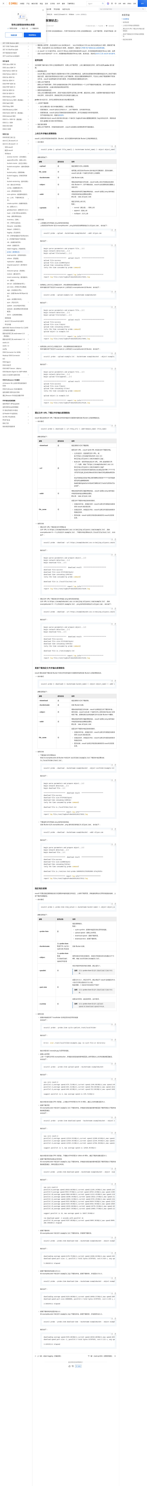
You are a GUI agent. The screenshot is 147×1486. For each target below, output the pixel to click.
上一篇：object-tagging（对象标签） (49, 1356)
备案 (124, 3)
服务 (63, 3)
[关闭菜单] (3, 3)
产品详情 (100, 26)
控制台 (129, 3)
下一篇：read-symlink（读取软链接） (100, 1356)
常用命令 (71, 14)
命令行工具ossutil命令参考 (105, 53)
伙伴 (58, 3)
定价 (46, 3)
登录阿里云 (32, 35)
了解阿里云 (71, 3)
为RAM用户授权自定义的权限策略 (92, 48)
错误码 (61, 115)
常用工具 (49, 14)
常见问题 (57, 9)
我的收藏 (111, 26)
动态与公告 (66, 9)
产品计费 (48, 9)
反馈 (79, 1366)
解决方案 (35, 3)
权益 (41, 3)
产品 (27, 3)
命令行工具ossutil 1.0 (60, 14)
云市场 (52, 3)
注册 (134, 3)
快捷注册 (14, 35)
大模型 (22, 3)
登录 (142, 3)
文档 (119, 3)
